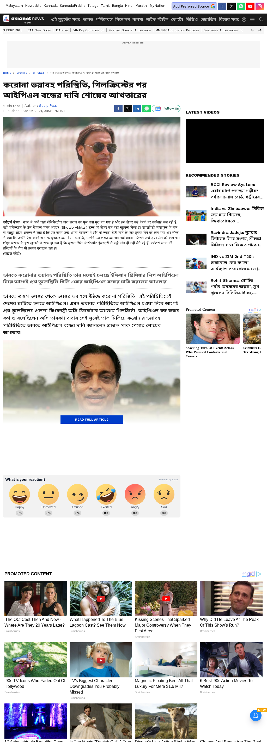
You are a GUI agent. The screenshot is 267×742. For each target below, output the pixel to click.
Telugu (93, 6)
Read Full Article (91, 419)
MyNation (157, 6)
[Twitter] (231, 6)
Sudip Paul (48, 106)
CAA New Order (39, 30)
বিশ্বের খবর (229, 19)
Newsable (33, 6)
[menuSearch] (261, 19)
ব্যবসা (137, 19)
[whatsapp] (241, 6)
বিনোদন (122, 19)
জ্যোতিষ (208, 19)
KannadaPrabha (72, 6)
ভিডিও (192, 19)
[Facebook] (222, 6)
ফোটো (177, 19)
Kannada (51, 6)
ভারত (88, 19)
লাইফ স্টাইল (157, 19)
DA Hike (62, 30)
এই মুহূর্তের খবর (65, 19)
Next (260, 30)
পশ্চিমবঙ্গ (104, 19)
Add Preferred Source (191, 6)
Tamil (105, 6)
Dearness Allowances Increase (227, 30)
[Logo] (25, 20)
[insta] (260, 6)
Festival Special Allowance (130, 30)
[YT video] (250, 6)
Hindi (129, 6)
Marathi (141, 6)
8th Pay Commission (88, 30)
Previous (252, 30)
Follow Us (171, 108)
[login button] (245, 19)
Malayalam (14, 6)
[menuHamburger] (252, 19)
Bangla (117, 6)
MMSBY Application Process (177, 30)
